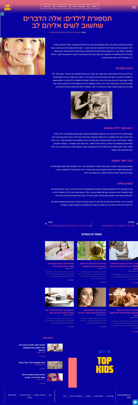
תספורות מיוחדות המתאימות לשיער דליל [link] (117, 83)
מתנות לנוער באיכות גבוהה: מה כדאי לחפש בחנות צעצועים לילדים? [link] (32, 347)
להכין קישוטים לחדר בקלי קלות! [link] (32, 362)
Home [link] (84, 32)
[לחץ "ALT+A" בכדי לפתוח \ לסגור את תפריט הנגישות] (135, 402)
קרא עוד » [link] (135, 282)
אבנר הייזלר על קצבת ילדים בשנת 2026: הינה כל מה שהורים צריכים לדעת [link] (124, 266)
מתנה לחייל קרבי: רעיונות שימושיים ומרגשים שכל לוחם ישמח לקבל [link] (124, 313)
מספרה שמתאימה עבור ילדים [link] (89, 166)
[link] (134, 7)
